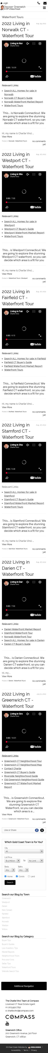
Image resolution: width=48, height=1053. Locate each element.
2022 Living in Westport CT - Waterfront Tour (18, 160)
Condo (21, 876)
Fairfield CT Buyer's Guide (18, 362)
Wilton (4, 929)
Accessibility (16, 1050)
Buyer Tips (6, 940)
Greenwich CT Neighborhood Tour (23, 761)
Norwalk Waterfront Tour (18, 636)
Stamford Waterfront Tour (18, 633)
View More (7, 136)
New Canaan (7, 910)
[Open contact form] (45, 3)
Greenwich (12, 819)
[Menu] (44, 8)
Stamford (12, 549)
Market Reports (8, 952)
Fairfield (11, 411)
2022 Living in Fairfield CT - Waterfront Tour (18, 297)
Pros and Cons (8, 960)
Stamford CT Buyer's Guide (19, 499)
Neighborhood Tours (10, 956)
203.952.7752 (14, 1007)
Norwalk (11, 141)
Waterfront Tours (13, 105)
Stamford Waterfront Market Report (24, 503)
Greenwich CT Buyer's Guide (19, 772)
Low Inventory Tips (10, 948)
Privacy (34, 1050)
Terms (26, 1050)
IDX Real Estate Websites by (17, 1047)
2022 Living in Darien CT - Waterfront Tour (18, 568)
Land (33, 876)
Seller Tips (6, 963)
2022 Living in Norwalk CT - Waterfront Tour (18, 29)
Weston (5, 925)
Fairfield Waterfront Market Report (23, 366)
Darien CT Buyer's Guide (17, 644)
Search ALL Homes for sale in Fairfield (25, 358)
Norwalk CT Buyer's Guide (18, 98)
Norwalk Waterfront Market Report (23, 101)
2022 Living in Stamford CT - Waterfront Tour (18, 431)
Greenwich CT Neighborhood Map (23, 764)
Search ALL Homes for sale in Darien (24, 640)
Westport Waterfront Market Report (24, 232)
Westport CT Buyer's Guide (19, 229)
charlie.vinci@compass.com (21, 1010)
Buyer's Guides (8, 944)
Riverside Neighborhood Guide (21, 776)
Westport (24, 278)
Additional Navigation (24, 986)
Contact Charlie (12, 768)
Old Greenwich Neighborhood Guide (24, 779)
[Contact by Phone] (39, 3)
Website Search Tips (10, 971)
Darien (11, 681)
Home (9, 876)
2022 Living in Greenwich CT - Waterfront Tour (18, 700)
